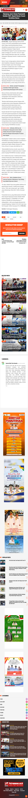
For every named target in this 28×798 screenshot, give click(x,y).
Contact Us (17, 789)
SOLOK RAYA (2, 718)
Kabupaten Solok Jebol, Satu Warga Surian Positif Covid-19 (18, 581)
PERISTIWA (11, 219)
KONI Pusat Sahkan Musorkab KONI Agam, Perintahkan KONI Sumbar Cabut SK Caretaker (13, 325)
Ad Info (21, 789)
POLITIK (1, 715)
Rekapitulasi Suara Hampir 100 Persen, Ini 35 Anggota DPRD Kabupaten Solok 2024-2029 (17, 588)
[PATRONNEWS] (14, 786)
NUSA (20, 217)
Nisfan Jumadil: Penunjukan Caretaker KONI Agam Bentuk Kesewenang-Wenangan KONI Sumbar (13, 87)
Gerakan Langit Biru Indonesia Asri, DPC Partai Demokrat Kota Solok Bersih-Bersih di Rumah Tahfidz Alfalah (14, 337)
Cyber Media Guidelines (8, 790)
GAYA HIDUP (14, 217)
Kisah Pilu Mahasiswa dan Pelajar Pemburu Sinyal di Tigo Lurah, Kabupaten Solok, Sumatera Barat (18, 574)
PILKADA (1, 713)
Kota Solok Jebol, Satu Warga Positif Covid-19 (17, 560)
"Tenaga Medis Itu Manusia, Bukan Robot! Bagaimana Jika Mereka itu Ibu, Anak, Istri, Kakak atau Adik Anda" (17, 602)
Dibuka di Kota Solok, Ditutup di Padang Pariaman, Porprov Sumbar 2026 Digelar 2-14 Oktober (12, 312)
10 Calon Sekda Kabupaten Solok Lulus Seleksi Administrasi (12, 349)
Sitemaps (7, 789)
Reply (6, 386)
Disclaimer (22, 790)
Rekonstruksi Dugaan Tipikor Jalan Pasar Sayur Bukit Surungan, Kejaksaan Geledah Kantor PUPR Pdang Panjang (13, 288)
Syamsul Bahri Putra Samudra (11, 363)
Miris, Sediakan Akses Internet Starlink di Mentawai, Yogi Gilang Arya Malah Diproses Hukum (13, 179)
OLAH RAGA (4, 219)
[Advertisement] (14, 260)
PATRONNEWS (17, 795)
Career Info (14, 792)
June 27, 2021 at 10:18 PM (21, 363)
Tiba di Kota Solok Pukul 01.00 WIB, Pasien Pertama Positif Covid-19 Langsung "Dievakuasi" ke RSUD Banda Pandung (18, 568)
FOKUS (8, 217)
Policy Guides (16, 790)
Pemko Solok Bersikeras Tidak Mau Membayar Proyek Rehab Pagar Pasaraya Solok (17, 595)
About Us (12, 789)
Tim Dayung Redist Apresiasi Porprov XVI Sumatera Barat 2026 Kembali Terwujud (14, 300)
